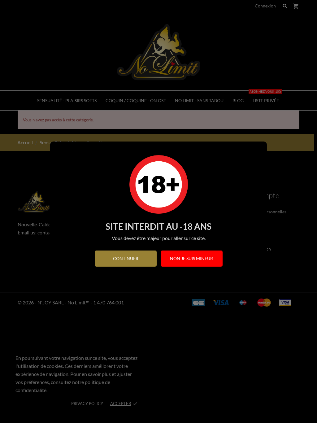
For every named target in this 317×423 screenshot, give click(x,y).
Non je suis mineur (191, 258)
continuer (125, 258)
